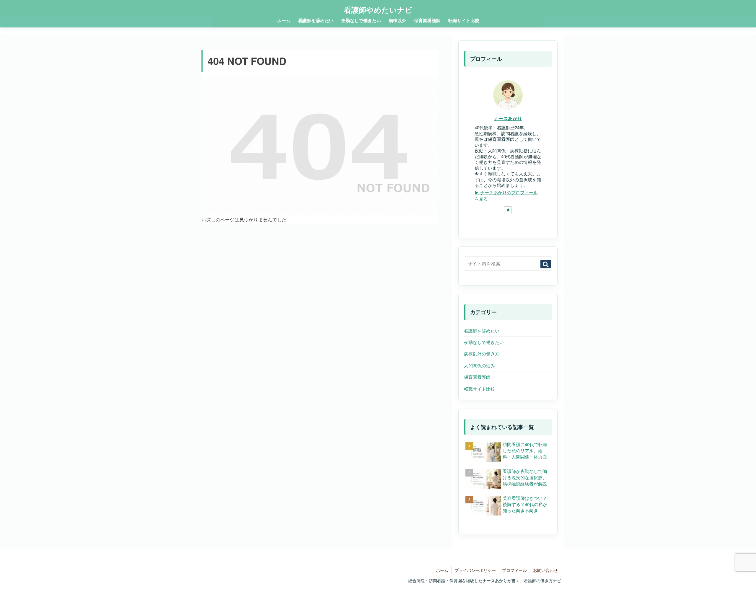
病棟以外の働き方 (481, 353)
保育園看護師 (477, 377)
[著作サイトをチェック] (508, 210)
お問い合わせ (545, 570)
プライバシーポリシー (475, 570)
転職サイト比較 (479, 389)
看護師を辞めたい (481, 330)
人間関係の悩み (479, 365)
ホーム (442, 570)
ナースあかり (508, 118)
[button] (545, 264)
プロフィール (514, 570)
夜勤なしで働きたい (484, 342)
